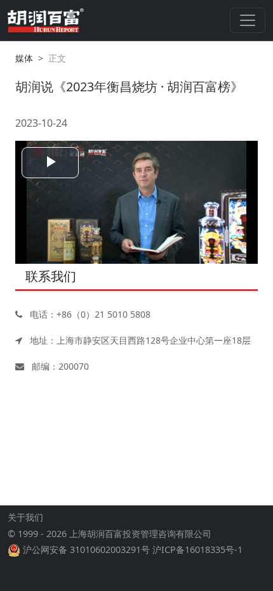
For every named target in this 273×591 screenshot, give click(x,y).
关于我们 (25, 517)
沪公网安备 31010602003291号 (86, 549)
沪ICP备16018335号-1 (197, 549)
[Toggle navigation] (247, 20)
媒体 (24, 58)
